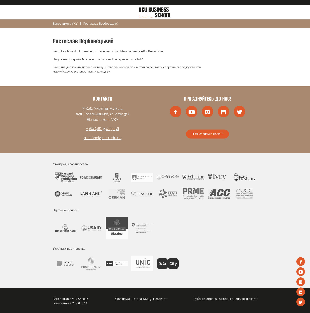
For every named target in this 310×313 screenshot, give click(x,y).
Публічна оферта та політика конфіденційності (225, 299)
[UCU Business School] (155, 12)
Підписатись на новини (207, 134)
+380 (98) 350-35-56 (102, 128)
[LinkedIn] (300, 291)
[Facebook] (300, 261)
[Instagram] (300, 281)
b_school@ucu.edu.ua (102, 138)
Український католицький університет (141, 299)
